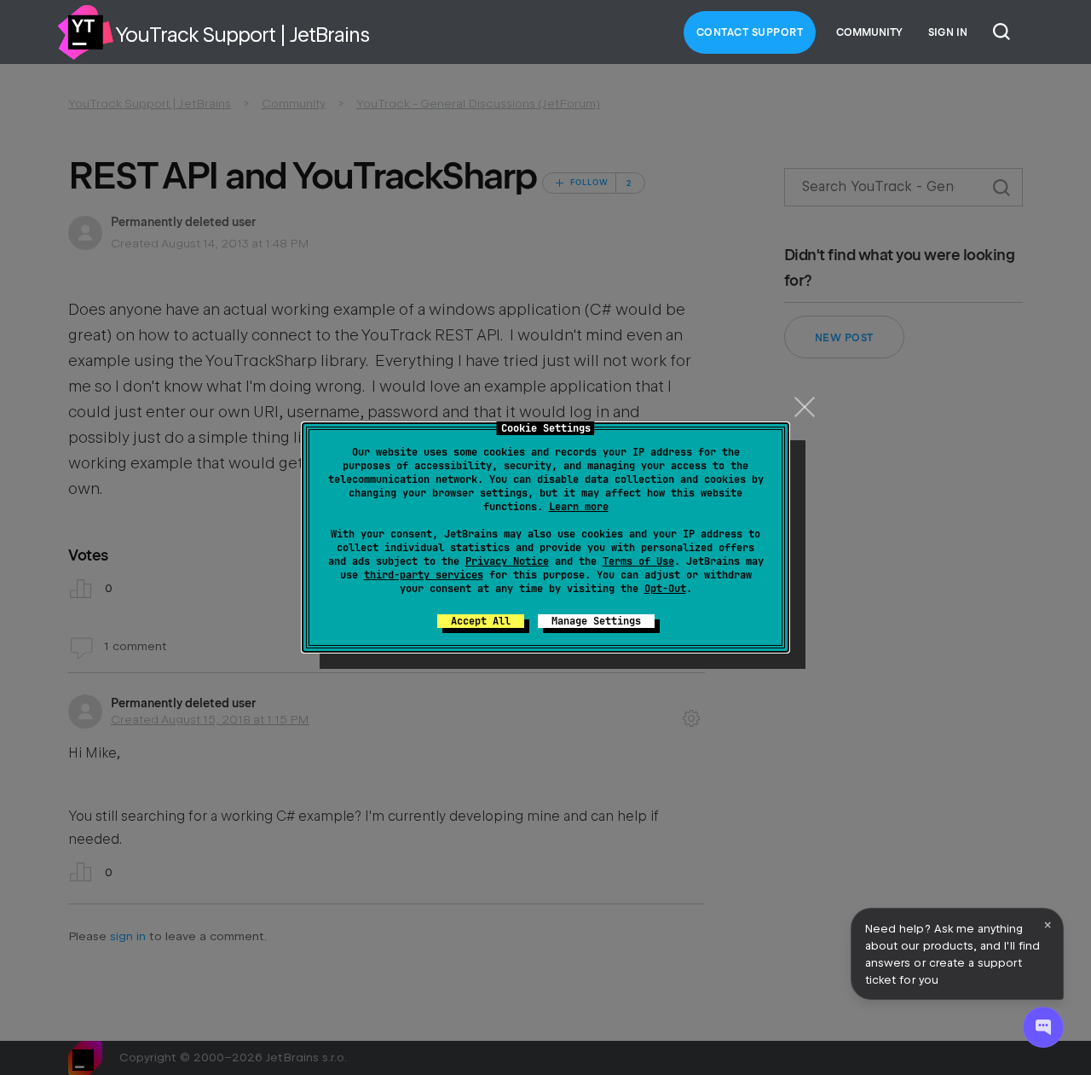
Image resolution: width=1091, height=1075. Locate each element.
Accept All (481, 621)
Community (869, 32)
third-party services (423, 575)
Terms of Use (638, 561)
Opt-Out (665, 589)
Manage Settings (596, 621)
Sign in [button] (947, 32)
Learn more (579, 507)
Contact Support (750, 32)
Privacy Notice (507, 561)
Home (85, 32)
